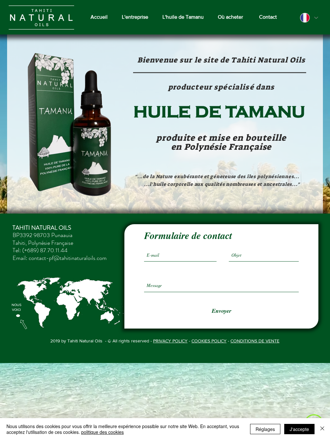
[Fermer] (322, 429)
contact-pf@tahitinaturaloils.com (68, 258)
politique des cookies (102, 432)
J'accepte (299, 429)
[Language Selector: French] (309, 17)
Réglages (265, 429)
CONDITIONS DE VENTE (254, 340)
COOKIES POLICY (209, 340)
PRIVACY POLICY (170, 340)
